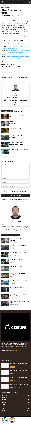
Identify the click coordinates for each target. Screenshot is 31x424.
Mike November (12, 66)
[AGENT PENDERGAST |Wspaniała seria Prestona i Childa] (5, 379)
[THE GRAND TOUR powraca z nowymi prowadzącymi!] (5, 282)
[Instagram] (15, 104)
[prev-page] (2, 157)
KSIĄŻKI (11, 380)
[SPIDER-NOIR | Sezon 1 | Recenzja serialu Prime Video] (5, 123)
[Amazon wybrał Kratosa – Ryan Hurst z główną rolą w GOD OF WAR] (5, 296)
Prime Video (19, 66)
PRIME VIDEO (7, 7)
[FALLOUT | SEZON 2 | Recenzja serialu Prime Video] (5, 275)
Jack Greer (8, 64)
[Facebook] (12, 104)
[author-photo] (15, 91)
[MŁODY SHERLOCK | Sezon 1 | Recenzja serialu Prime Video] (5, 261)
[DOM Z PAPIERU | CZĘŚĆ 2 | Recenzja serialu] (5, 372)
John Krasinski (19, 64)
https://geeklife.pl (15, 95)
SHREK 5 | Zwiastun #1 (15, 129)
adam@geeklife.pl (13, 350)
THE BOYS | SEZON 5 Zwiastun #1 (17, 266)
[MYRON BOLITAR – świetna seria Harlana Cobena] (5, 365)
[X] (18, 104)
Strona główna (4, 5)
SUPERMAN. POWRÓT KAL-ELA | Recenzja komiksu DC (23, 76)
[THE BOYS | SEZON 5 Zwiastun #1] (5, 268)
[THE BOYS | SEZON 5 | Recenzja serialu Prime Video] (5, 137)
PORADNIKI (12, 366)
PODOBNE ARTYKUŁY (7, 111)
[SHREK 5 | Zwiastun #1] (5, 130)
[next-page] (5, 157)
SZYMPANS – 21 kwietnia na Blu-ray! (19, 149)
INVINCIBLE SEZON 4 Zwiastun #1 (17, 287)
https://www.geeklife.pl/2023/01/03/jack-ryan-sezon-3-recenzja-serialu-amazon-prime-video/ (15, 52)
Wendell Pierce (5, 68)
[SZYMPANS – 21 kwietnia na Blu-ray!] (5, 151)
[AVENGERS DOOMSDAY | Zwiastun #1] (5, 116)
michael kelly (4, 66)
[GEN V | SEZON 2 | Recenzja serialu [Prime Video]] (5, 303)
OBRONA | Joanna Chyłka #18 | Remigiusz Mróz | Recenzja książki (7, 77)
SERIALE (10, 5)
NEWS (3, 7)
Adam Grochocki (7, 15)
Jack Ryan (13, 64)
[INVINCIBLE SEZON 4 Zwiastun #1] (5, 289)
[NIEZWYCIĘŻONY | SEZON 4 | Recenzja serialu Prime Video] (5, 144)
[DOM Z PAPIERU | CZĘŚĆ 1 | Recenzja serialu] (5, 386)
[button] (2, 2)
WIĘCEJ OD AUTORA (18, 111)
